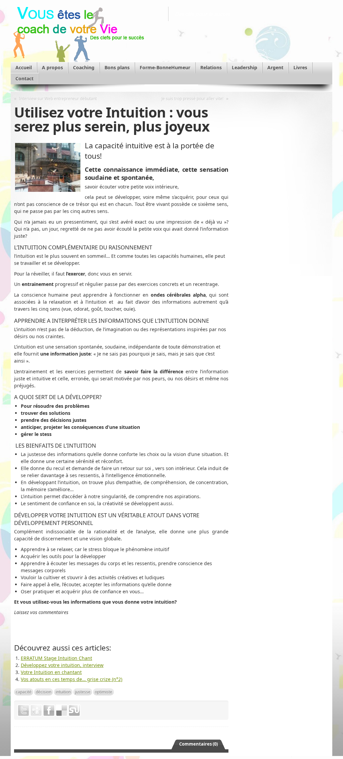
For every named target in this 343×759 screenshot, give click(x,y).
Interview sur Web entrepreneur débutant (58, 98)
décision (43, 691)
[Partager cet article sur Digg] (36, 710)
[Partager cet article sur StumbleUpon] (74, 710)
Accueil (23, 67)
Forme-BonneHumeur (165, 67)
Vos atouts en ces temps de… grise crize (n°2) (71, 679)
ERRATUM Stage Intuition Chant (56, 658)
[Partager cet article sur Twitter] (23, 710)
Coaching (83, 67)
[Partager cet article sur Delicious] (61, 710)
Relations (211, 67)
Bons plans (117, 67)
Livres (300, 67)
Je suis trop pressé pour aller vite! (192, 98)
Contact (24, 78)
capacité (23, 691)
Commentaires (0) (198, 744)
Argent (275, 67)
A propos (52, 67)
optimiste (103, 691)
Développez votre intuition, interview (62, 665)
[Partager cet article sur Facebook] (49, 710)
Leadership (244, 67)
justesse (82, 691)
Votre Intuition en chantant (51, 672)
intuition (63, 691)
